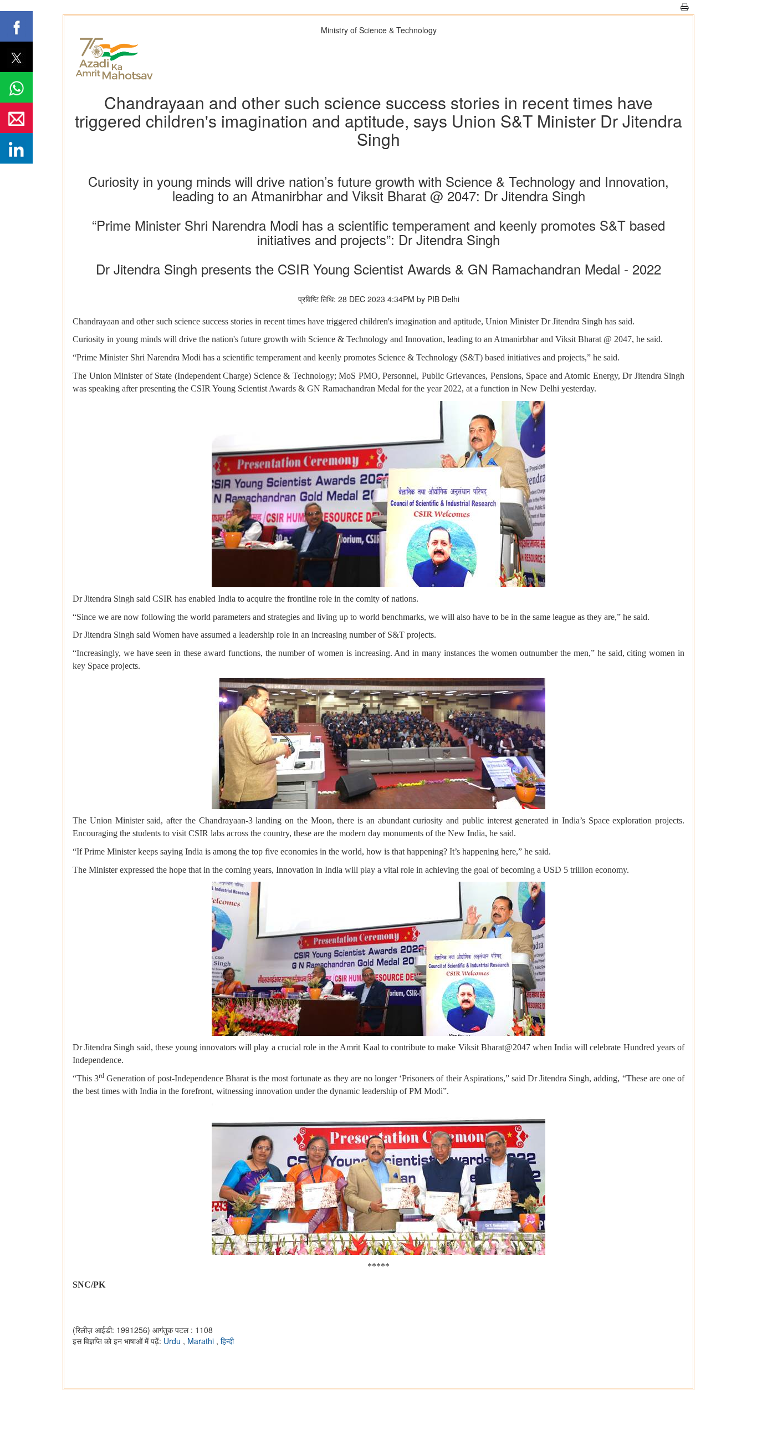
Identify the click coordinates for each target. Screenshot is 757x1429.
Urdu (173, 1340)
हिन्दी (227, 1340)
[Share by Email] (16, 118)
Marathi (201, 1340)
